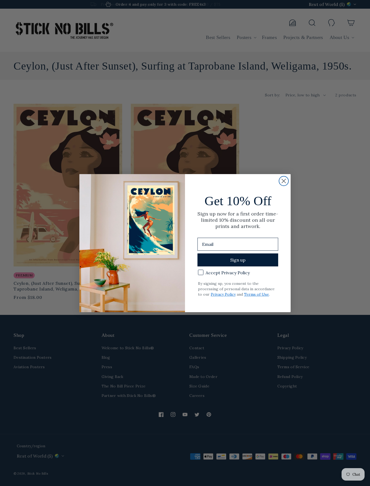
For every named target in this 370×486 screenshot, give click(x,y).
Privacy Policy (223, 294)
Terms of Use (256, 294)
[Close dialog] (283, 181)
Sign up (237, 260)
